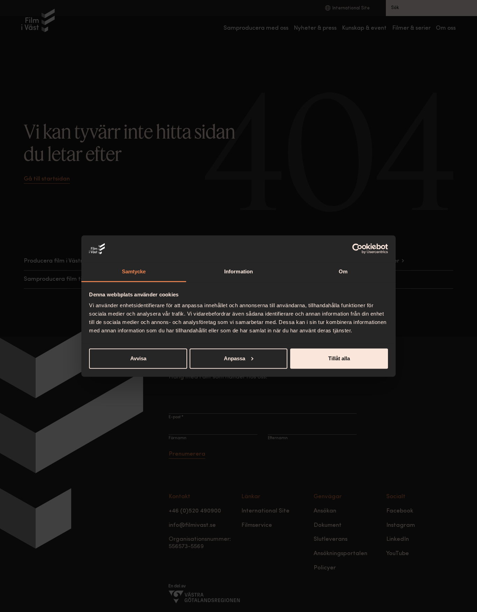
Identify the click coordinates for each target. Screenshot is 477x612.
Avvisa (138, 358)
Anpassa (234, 358)
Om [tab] (343, 271)
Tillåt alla (339, 358)
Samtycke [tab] (134, 271)
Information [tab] (238, 271)
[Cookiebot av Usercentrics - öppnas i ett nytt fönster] (357, 248)
